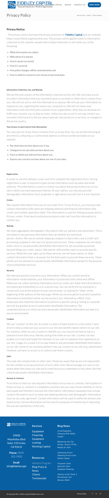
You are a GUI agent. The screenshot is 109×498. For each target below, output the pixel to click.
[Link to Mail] (100, 494)
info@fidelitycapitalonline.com (24, 466)
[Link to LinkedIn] (96, 494)
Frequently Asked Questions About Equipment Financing (65, 466)
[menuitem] (11, 4)
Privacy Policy (19, 15)
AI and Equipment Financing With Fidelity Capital (66, 434)
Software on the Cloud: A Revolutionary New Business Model (67, 477)
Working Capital (41, 446)
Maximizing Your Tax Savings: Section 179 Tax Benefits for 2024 (66, 444)
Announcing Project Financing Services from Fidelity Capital (66, 455)
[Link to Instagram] (92, 494)
